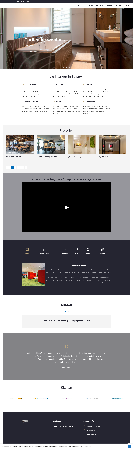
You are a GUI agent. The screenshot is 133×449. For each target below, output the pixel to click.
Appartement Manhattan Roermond (47, 156)
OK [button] (129, 446)
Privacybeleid (26, 1)
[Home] (83, 5)
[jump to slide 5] (69, 68)
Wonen (51, 157)
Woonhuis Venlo (103, 156)
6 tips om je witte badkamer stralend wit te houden (66, 321)
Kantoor (8, 157)
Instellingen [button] (124, 446)
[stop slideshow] (71, 68)
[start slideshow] (62, 68)
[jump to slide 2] (65, 68)
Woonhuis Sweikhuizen (74, 156)
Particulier (46, 157)
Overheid (13, 157)
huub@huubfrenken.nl (17, 1)
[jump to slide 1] (63, 68)
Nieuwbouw (40, 157)
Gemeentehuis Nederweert (13, 156)
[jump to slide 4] (68, 68)
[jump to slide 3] (66, 68)
